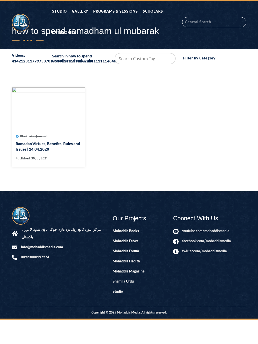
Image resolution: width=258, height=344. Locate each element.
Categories (64, 33)
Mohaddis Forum (126, 251)
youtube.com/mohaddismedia (205, 231)
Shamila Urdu (123, 281)
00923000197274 (35, 257)
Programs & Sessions (115, 11)
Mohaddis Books (126, 231)
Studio (59, 11)
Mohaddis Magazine (129, 271)
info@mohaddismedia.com (42, 247)
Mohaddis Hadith (126, 261)
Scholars (153, 11)
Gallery (80, 11)
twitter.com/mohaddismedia (204, 251)
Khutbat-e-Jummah (34, 136)
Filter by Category (199, 58)
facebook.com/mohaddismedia (206, 241)
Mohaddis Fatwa (125, 241)
